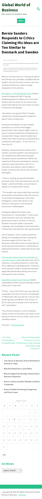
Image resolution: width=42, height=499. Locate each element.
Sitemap (22, 495)
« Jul (4, 454)
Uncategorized (17, 325)
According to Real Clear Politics (15, 280)
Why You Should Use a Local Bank (18, 368)
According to (16, 93)
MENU (21, 21)
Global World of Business (16, 7)
